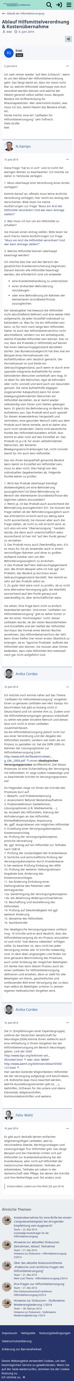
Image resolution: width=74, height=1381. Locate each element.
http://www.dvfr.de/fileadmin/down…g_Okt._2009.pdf (28, 758)
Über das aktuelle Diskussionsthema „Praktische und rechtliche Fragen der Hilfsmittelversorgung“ (39, 1267)
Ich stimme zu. (12, 1377)
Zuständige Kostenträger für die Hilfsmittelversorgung (31, 1234)
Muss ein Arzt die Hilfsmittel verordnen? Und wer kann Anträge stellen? (34, 210)
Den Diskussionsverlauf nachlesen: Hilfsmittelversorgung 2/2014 (33, 1293)
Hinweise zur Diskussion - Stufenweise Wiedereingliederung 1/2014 (39, 1302)
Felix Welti (42, 1186)
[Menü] (69, 5)
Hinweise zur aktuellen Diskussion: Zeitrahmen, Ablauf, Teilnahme (37, 1244)
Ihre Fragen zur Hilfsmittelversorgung (39, 1284)
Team (17, 1229)
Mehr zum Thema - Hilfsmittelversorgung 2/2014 (40, 1278)
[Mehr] (67, 66)
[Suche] (49, 5)
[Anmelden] (59, 5)
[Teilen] (68, 39)
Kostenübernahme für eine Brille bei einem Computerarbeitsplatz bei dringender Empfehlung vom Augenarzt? (42, 1221)
